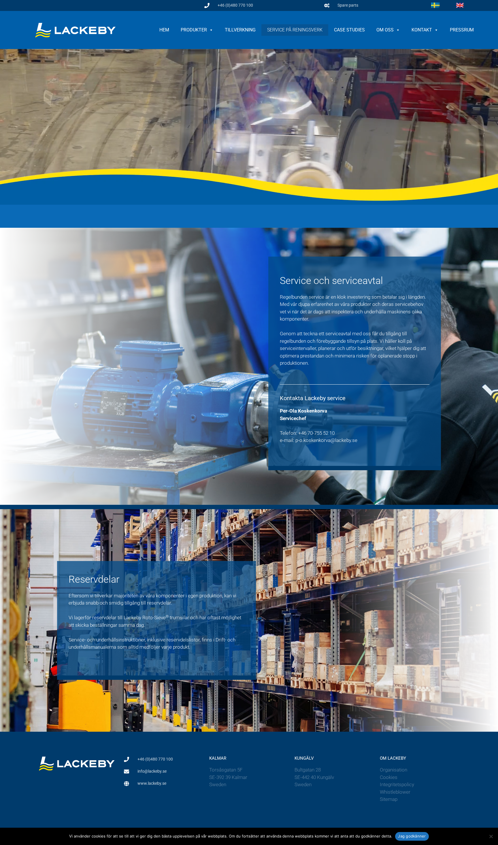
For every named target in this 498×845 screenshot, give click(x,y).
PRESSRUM (462, 30)
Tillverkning (240, 30)
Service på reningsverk (294, 30)
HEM (164, 30)
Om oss (385, 30)
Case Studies (349, 30)
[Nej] (491, 836)
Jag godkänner (412, 836)
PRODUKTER (194, 30)
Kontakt (422, 30)
